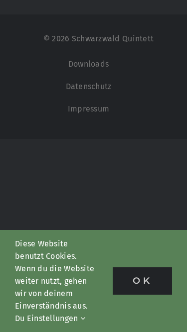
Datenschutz (89, 86)
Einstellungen (53, 318)
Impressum (88, 108)
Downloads (88, 64)
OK (142, 280)
